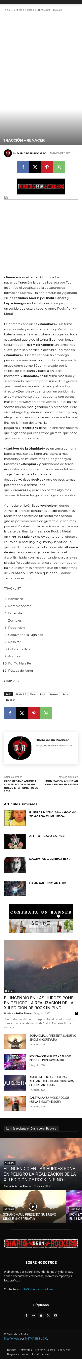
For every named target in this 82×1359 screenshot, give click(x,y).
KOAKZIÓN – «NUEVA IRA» (49, 859)
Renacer (54, 694)
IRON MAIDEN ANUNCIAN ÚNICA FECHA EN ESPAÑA (61, 783)
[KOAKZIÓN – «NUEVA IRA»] (15, 865)
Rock (65, 694)
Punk (43, 694)
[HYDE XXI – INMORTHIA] (15, 888)
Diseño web (11, 1338)
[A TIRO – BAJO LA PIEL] (15, 841)
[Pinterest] (47, 167)
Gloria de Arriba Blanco (17, 1013)
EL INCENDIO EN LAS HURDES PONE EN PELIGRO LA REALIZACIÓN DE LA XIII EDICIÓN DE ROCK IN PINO (38, 1003)
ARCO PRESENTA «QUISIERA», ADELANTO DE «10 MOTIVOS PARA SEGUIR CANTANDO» (51, 1081)
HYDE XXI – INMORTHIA (47, 883)
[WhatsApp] (59, 167)
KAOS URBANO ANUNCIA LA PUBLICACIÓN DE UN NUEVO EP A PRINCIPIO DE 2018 (21, 786)
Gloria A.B (21, 694)
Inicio (7, 10)
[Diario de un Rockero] (8, 153)
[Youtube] (55, 1315)
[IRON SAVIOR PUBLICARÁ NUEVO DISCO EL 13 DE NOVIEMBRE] (15, 1062)
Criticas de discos (24, 10)
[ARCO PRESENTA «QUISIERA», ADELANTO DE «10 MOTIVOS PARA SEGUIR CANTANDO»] (15, 1083)
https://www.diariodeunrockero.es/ (54, 745)
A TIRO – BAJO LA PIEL (46, 836)
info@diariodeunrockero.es (39, 1289)
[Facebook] (23, 167)
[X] (35, 167)
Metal (33, 694)
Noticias (9, 991)
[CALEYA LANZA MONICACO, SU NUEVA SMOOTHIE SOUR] (15, 1103)
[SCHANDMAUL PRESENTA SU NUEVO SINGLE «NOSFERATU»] (15, 1041)
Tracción (10, 699)
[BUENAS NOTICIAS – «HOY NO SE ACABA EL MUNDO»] (15, 818)
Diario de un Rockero (31, 153)
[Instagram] (41, 1315)
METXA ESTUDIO (36, 1338)
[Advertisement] (41, 48)
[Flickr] (33, 1315)
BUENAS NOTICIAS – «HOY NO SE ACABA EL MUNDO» (52, 814)
